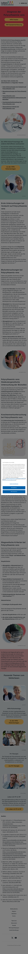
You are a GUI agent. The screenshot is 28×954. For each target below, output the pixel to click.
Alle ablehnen (14, 487)
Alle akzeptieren (14, 491)
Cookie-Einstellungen (14, 483)
